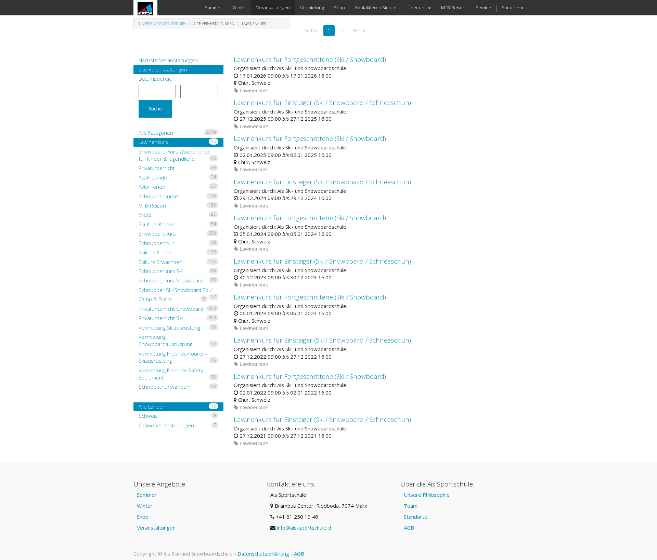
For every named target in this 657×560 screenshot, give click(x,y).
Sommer (147, 494)
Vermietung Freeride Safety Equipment (177, 374)
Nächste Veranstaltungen (168, 60)
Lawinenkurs (177, 141)
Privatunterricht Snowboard (177, 308)
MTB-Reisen (177, 205)
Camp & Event (172, 299)
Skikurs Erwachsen (177, 261)
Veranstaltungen (156, 527)
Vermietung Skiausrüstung (177, 327)
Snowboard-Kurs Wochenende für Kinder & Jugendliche (177, 155)
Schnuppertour (177, 243)
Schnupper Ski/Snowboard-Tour (177, 290)
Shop (143, 516)
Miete (177, 214)
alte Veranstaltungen (163, 69)
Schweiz (177, 415)
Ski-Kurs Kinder (177, 224)
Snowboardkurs (177, 233)
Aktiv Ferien (177, 186)
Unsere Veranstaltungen (162, 23)
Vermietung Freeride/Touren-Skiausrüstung (177, 357)
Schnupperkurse (177, 196)
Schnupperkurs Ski (177, 271)
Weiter (359, 31)
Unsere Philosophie (427, 494)
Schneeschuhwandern (177, 386)
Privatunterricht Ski (177, 318)
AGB (409, 527)
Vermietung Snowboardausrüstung (177, 340)
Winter (145, 505)
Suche (155, 108)
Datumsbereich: (157, 78)
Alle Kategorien (177, 132)
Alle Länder (177, 406)
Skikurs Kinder (177, 252)
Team (410, 505)
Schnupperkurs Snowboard (177, 280)
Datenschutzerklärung (263, 553)
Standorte (415, 516)
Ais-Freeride (177, 177)
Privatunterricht (177, 167)
